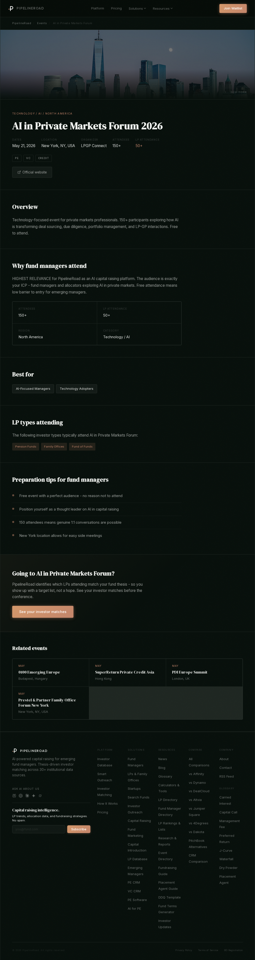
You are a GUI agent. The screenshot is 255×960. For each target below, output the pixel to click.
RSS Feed (226, 776)
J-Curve (225, 850)
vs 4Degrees (198, 823)
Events (42, 23)
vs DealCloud (199, 791)
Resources (161, 8)
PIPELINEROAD (30, 8)
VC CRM (134, 891)
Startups (134, 789)
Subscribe (78, 829)
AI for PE (134, 908)
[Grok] (40, 796)
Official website (34, 172)
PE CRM (134, 882)
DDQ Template (169, 897)
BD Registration (233, 950)
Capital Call (228, 812)
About (224, 759)
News (162, 759)
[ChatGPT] (21, 796)
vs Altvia (195, 800)
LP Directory (167, 800)
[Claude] (27, 796)
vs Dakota (196, 832)
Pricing (116, 8)
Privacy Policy (183, 950)
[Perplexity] (14, 796)
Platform (97, 8)
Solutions (136, 8)
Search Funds (138, 797)
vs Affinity (196, 774)
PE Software (137, 900)
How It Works (107, 803)
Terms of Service (208, 950)
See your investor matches (42, 612)
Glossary (165, 776)
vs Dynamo (197, 783)
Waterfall (226, 859)
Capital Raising (139, 821)
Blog (161, 768)
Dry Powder (228, 868)
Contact (225, 768)
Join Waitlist (233, 8)
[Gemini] (34, 796)
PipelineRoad (21, 23)
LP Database (137, 859)
